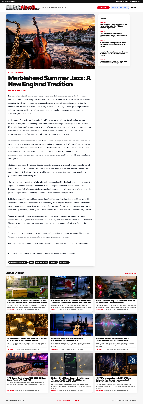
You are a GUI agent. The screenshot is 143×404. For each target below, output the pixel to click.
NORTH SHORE (64, 262)
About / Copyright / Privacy (68, 400)
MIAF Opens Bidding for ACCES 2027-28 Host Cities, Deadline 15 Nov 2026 (26, 379)
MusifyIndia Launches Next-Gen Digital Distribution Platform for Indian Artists (112, 339)
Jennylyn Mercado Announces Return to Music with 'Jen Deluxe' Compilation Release (27, 339)
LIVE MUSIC (53, 262)
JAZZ (31, 262)
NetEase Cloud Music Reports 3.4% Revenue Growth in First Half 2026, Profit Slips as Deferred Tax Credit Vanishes (70, 380)
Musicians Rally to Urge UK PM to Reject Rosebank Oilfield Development (67, 339)
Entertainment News (119, 7)
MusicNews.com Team (32, 310)
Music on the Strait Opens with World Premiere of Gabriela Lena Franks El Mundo (115, 302)
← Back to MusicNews (16, 72)
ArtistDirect (103, 7)
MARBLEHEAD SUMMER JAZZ (18, 262)
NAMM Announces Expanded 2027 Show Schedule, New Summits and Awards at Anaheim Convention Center (113, 380)
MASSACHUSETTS (41, 262)
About (133, 7)
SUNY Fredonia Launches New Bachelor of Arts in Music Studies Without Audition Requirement (27, 302)
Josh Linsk (23, 91)
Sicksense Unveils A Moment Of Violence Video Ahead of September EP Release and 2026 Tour (71, 302)
